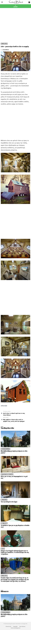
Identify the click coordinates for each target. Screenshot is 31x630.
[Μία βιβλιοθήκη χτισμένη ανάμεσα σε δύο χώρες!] (15, 439)
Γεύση (3, 548)
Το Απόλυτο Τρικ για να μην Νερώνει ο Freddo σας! (15, 526)
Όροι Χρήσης (22, 626)
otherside (4, 406)
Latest (15, 6)
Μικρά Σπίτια (4, 575)
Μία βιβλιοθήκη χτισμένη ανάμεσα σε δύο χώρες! (14, 452)
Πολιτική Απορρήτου (15, 628)
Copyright (15, 626)
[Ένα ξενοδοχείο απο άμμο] (15, 489)
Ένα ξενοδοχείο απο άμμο (9, 502)
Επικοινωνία (8, 626)
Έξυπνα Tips (4, 523)
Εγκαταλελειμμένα (5, 449)
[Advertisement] (15, 24)
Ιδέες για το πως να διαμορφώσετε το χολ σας (14, 477)
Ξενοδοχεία (4, 499)
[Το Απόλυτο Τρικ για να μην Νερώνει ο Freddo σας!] (15, 513)
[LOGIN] (29, 2)
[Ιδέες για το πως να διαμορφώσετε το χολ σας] (15, 464)
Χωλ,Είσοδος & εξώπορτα (7, 474)
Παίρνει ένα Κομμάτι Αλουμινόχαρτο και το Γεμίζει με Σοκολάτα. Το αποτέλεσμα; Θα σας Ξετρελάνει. (15, 552)
